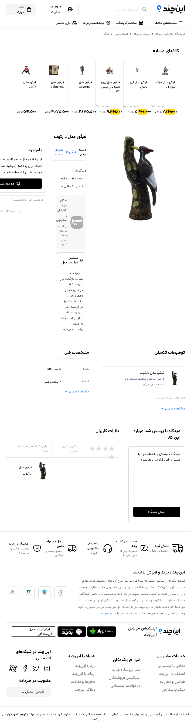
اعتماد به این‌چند (172, 673)
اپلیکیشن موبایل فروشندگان (40, 631)
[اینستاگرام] (47, 668)
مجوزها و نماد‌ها (83, 681)
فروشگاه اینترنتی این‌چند (170, 34)
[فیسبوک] (24, 668)
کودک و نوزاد (141, 34)
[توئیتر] (36, 668)
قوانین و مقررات (172, 681)
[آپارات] (13, 668)
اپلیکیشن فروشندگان (124, 677)
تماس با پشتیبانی (171, 665)
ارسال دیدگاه (156, 512)
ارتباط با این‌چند (84, 673)
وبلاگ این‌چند (85, 689)
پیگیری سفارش (173, 689)
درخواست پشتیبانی (125, 685)
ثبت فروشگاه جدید (126, 669)
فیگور (105, 34)
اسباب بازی (121, 34)
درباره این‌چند (85, 665)
